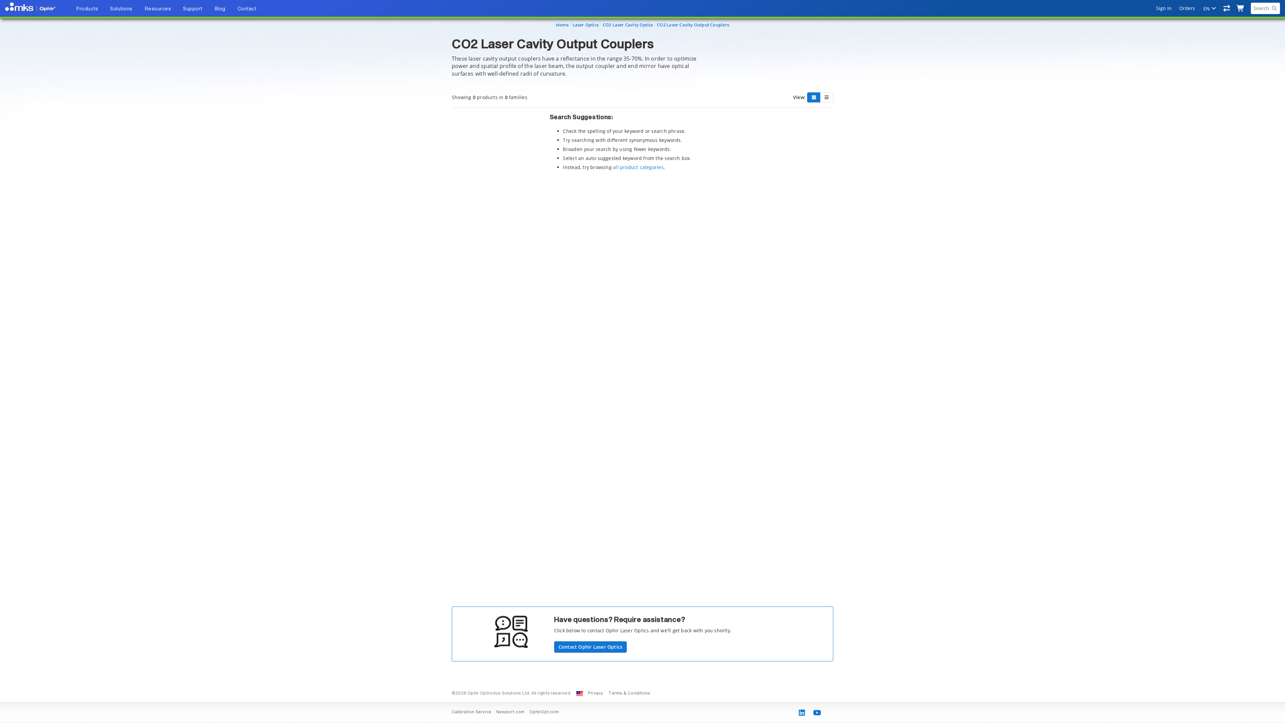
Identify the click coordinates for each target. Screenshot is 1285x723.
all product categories (638, 167)
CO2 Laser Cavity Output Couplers (693, 25)
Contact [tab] (247, 9)
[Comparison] (1227, 8)
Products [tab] (87, 9)
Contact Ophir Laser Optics (590, 647)
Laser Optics (586, 25)
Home (562, 25)
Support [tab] (192, 9)
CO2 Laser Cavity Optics (628, 25)
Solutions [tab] (121, 9)
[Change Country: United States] (579, 693)
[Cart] (1240, 8)
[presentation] (642, 361)
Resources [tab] (158, 9)
